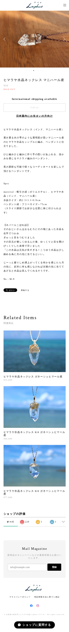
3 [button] (31, 70)
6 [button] (38, 70)
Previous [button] (5, 39)
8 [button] (42, 70)
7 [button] (40, 70)
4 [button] (33, 70)
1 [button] (26, 70)
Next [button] (63, 39)
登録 (54, 567)
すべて (10, 522)
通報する (25, 290)
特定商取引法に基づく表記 (47, 597)
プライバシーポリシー (19, 597)
